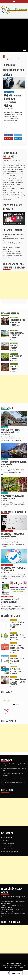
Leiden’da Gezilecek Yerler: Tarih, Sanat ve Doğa (14, 463)
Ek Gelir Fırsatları (10, 615)
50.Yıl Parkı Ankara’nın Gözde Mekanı (13, 914)
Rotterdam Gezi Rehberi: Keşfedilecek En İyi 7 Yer (10, 431)
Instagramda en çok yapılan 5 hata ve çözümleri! (12, 535)
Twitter (18, 135)
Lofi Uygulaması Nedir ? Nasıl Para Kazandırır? (17, 648)
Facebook (9, 135)
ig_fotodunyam (7, 849)
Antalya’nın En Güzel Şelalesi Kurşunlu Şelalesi (12, 497)
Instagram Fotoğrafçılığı (13, 511)
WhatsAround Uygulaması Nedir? (12, 251)
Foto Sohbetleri (9, 92)
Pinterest (9, 138)
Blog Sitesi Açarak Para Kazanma (12, 253)
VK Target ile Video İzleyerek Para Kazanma (17, 624)
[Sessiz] (21, 223)
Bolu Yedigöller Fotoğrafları (16, 357)
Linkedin (18, 138)
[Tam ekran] (23, 223)
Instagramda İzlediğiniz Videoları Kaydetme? (10, 600)
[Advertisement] (14, 33)
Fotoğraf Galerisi (10, 313)
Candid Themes (19, 967)
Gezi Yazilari (4, 427)
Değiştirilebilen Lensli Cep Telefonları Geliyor (12, 100)
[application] (14, 218)
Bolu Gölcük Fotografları (15, 367)
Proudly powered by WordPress (11, 965)
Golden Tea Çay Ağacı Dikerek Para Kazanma (18, 636)
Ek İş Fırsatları (13, 619)
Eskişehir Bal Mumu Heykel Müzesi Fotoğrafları (17, 322)
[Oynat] (5, 223)
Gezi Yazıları (7, 407)
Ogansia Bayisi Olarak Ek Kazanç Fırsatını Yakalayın (18, 681)
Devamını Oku (7, 127)
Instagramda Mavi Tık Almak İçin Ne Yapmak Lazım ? (13, 569)
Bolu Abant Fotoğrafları (15, 346)
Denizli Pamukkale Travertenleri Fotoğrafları (17, 335)
